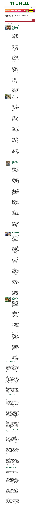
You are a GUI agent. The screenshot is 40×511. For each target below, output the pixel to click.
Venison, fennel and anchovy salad (11, 361)
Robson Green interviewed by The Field (15, 162)
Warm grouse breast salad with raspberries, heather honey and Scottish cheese (15, 27)
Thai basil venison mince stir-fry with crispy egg (15, 298)
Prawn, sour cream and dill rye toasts (15, 95)
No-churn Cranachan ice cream (11, 394)
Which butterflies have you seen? (11, 467)
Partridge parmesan (15, 232)
